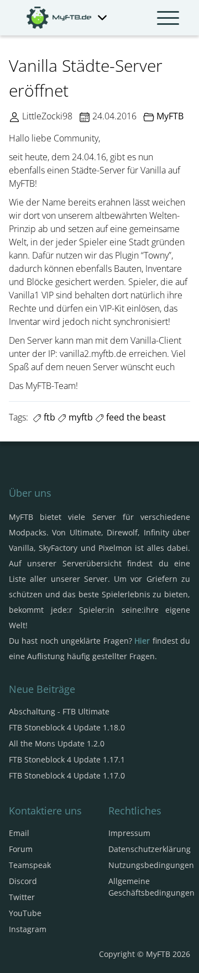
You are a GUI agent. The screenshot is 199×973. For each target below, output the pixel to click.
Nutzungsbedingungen (151, 865)
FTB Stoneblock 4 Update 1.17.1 (67, 759)
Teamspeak (30, 865)
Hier (142, 640)
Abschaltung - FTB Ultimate (59, 711)
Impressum (129, 833)
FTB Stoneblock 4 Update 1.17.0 (67, 775)
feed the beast (135, 417)
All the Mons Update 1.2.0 (56, 743)
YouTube (25, 913)
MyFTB (170, 116)
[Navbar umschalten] (168, 17)
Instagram (27, 929)
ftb (48, 417)
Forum (21, 849)
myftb (79, 417)
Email (19, 833)
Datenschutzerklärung (149, 849)
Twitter (22, 897)
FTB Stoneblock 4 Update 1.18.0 (67, 727)
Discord (23, 881)
